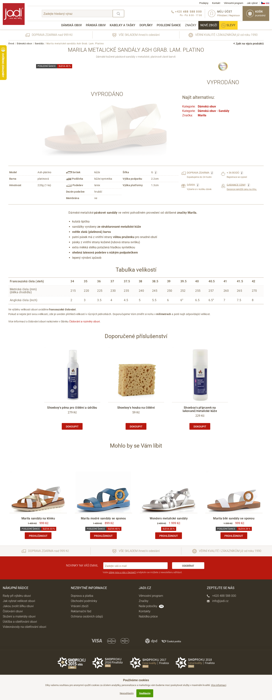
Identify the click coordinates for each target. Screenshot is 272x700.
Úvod (11, 43)
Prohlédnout (38, 535)
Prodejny (203, 3)
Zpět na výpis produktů (250, 43)
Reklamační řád (81, 611)
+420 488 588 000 (223, 596)
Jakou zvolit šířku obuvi (18, 606)
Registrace (234, 15)
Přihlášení (222, 15)
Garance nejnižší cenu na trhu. (242, 187)
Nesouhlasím (127, 693)
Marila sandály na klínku (38, 518)
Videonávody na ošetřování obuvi (24, 627)
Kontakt (216, 3)
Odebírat (188, 565)
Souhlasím (144, 693)
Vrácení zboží (79, 606)
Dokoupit (72, 426)
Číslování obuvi (13, 611)
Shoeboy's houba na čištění (136, 407)
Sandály (39, 43)
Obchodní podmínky (84, 601)
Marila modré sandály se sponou (103, 518)
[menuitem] (71, 25)
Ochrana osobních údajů (87, 616)
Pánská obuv (96, 25)
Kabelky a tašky (122, 25)
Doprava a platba (82, 596)
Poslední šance (169, 25)
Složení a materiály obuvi (19, 616)
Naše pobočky (151, 606)
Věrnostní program (233, 3)
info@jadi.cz (220, 601)
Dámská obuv (71, 25)
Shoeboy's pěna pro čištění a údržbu (72, 407)
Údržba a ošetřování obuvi (20, 621)
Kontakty (144, 611)
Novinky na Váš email (82, 565)
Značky (190, 25)
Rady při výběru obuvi (17, 596)
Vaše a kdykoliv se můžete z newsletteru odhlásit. (142, 572)
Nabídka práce (148, 616)
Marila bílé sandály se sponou (233, 518)
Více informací (218, 685)
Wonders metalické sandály (169, 518)
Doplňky (146, 25)
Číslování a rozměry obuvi (84, 321)
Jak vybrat (252, 3)
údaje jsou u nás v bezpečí (122, 572)
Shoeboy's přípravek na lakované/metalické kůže (200, 409)
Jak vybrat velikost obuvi (19, 601)
